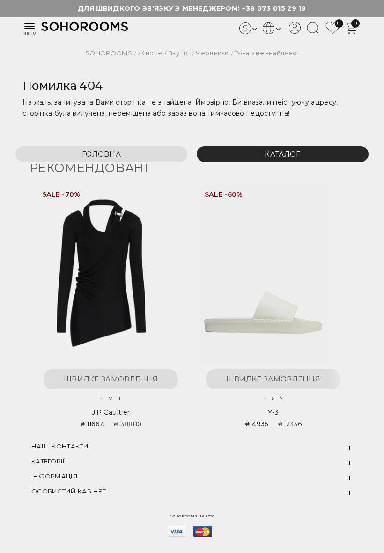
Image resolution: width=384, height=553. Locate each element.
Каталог (282, 153)
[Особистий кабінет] (295, 31)
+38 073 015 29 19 (274, 8)
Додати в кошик (168, 198)
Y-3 (273, 412)
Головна (101, 153)
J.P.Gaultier (111, 412)
